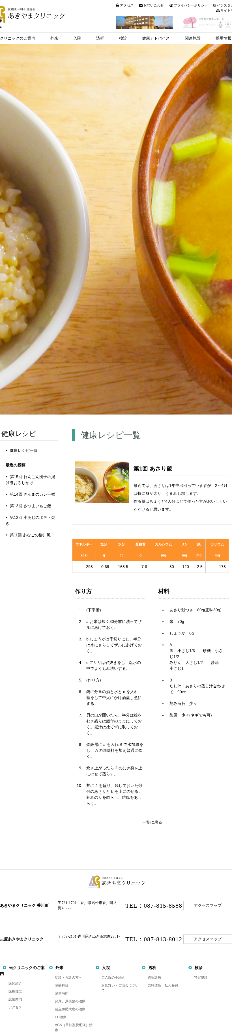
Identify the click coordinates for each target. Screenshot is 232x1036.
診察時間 (61, 993)
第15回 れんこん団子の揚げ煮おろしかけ (30, 479)
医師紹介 (15, 983)
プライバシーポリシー (190, 5)
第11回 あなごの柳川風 (30, 535)
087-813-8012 (163, 939)
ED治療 (60, 1017)
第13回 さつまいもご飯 (30, 506)
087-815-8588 (163, 905)
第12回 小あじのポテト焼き (30, 520)
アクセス (126, 5)
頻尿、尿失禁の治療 (70, 1001)
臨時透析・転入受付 (163, 985)
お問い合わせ (153, 5)
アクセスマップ (208, 905)
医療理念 (15, 991)
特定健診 (201, 977)
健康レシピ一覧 (24, 450)
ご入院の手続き (113, 977)
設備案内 (15, 999)
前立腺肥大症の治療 (70, 1009)
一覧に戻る (152, 822)
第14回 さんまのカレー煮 (32, 494)
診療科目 (61, 985)
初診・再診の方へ (68, 977)
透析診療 (154, 977)
